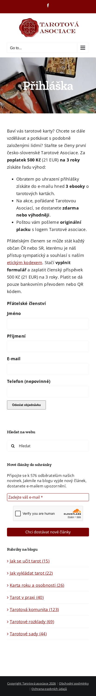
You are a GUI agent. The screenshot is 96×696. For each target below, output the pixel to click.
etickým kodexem (24, 262)
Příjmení (16, 336)
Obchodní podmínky (74, 683)
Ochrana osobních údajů (49, 689)
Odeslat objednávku (26, 405)
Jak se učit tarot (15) (29, 561)
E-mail (14, 358)
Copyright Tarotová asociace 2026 (31, 683)
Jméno (14, 313)
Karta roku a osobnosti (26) (37, 585)
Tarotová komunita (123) (34, 609)
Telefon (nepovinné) (28, 381)
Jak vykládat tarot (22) (31, 573)
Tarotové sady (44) (28, 634)
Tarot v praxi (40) (27, 597)
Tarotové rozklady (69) (32, 621)
